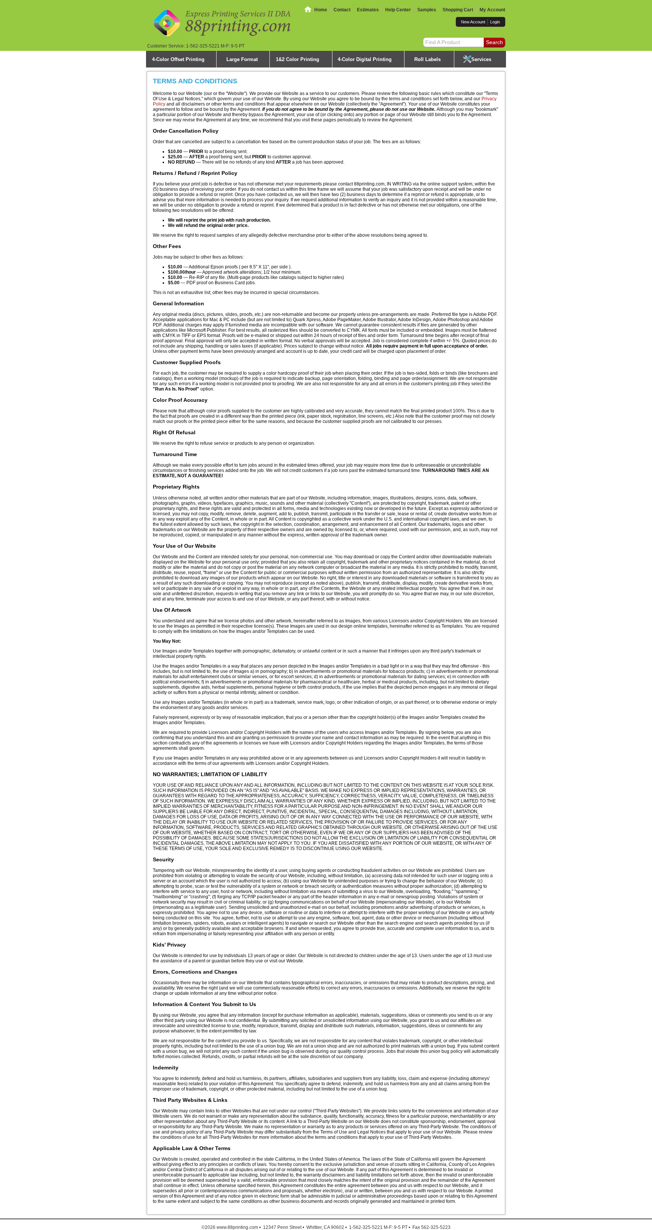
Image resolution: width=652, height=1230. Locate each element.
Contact (342, 9)
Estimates (368, 9)
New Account (473, 22)
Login (495, 22)
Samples (426, 9)
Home (320, 9)
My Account (492, 9)
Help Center (398, 9)
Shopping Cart (458, 9)
